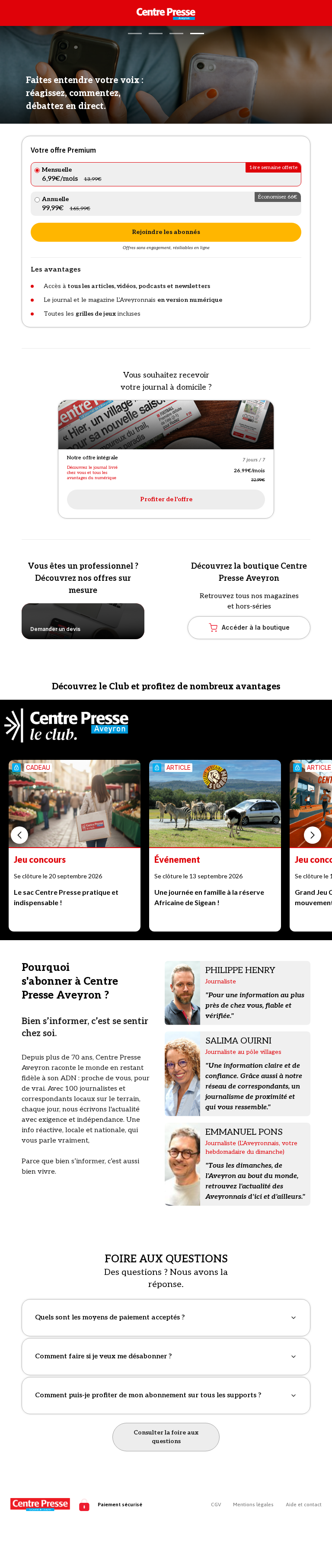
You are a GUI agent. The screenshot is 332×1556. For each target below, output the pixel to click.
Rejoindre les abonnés (166, 232)
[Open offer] (166, 424)
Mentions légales (253, 1505)
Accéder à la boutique (256, 627)
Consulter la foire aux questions (166, 1437)
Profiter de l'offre (166, 499)
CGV (216, 1505)
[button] (135, 33)
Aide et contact (304, 1505)
